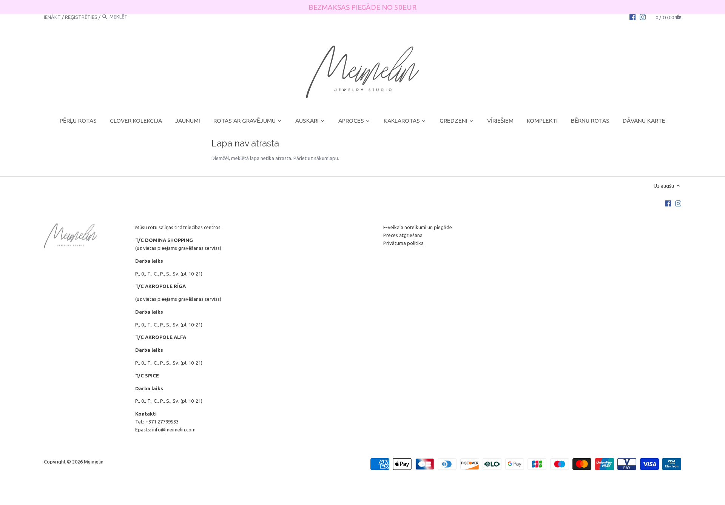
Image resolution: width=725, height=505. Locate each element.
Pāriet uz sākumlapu (315, 158)
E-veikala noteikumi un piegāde (417, 227)
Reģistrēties (81, 16)
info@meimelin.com (174, 429)
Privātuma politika (403, 243)
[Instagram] (643, 16)
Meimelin (93, 461)
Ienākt (52, 16)
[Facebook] (632, 16)
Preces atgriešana (403, 235)
